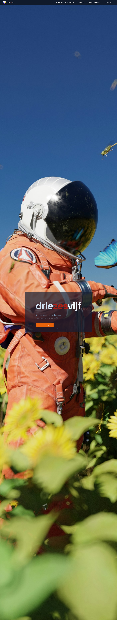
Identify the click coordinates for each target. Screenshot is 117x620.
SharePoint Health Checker (65, 2)
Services (81, 2)
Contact (108, 2)
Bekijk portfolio (94, 2)
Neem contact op (43, 325)
